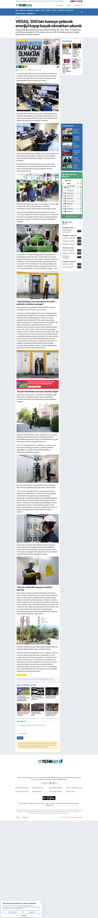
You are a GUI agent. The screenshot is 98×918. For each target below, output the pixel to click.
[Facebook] (42, 783)
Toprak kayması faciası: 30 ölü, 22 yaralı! (36, 714)
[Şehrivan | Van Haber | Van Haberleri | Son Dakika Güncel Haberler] (24, 5)
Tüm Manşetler (38, 791)
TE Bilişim (71, 817)
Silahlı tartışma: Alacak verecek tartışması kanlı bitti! (23, 714)
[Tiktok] (53, 783)
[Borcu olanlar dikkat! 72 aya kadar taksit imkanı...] (76, 61)
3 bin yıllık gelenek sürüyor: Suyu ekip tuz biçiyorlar (37, 698)
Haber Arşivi (72, 791)
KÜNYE (17, 817)
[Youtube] (50, 783)
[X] (45, 783)
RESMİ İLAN (69, 10)
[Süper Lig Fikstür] (80, 223)
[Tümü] (80, 41)
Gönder (20, 738)
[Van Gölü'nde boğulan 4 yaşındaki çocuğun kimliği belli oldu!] (51, 707)
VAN (17, 10)
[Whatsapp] (56, 783)
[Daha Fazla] (26, 66)
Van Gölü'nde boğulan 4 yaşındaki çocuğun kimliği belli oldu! (51, 714)
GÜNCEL (37, 10)
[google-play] (49, 798)
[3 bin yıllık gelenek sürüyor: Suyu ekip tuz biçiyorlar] (37, 691)
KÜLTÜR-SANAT (20, 13)
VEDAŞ (19, 679)
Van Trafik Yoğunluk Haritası (75, 787)
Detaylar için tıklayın (71, 216)
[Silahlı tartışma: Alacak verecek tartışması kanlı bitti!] (23, 707)
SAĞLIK (54, 10)
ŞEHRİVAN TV (30, 13)
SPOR (42, 10)
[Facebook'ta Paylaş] (17, 66)
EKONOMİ (30, 10)
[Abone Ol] (58, 66)
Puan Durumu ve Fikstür (23, 791)
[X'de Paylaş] (20, 66)
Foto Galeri (60, 5)
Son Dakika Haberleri (56, 791)
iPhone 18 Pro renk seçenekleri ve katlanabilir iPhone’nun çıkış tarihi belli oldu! (66, 69)
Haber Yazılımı (64, 817)
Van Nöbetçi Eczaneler (23, 787)
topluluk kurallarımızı (31, 743)
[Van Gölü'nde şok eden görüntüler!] (51, 691)
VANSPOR (23, 10)
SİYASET (48, 10)
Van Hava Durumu (39, 787)
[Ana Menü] (81, 12)
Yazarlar (77, 5)
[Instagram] (47, 783)
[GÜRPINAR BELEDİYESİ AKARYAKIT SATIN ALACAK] (66, 46)
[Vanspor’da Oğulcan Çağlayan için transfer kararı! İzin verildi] (76, 46)
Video (69, 5)
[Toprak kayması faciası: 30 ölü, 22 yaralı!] (37, 707)
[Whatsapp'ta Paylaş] (23, 66)
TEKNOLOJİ (61, 10)
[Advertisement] (71, 99)
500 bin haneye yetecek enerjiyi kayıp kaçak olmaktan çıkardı (38, 679)
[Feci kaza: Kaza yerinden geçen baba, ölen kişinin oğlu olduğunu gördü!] (23, 691)
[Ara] (81, 6)
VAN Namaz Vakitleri (57, 787)
